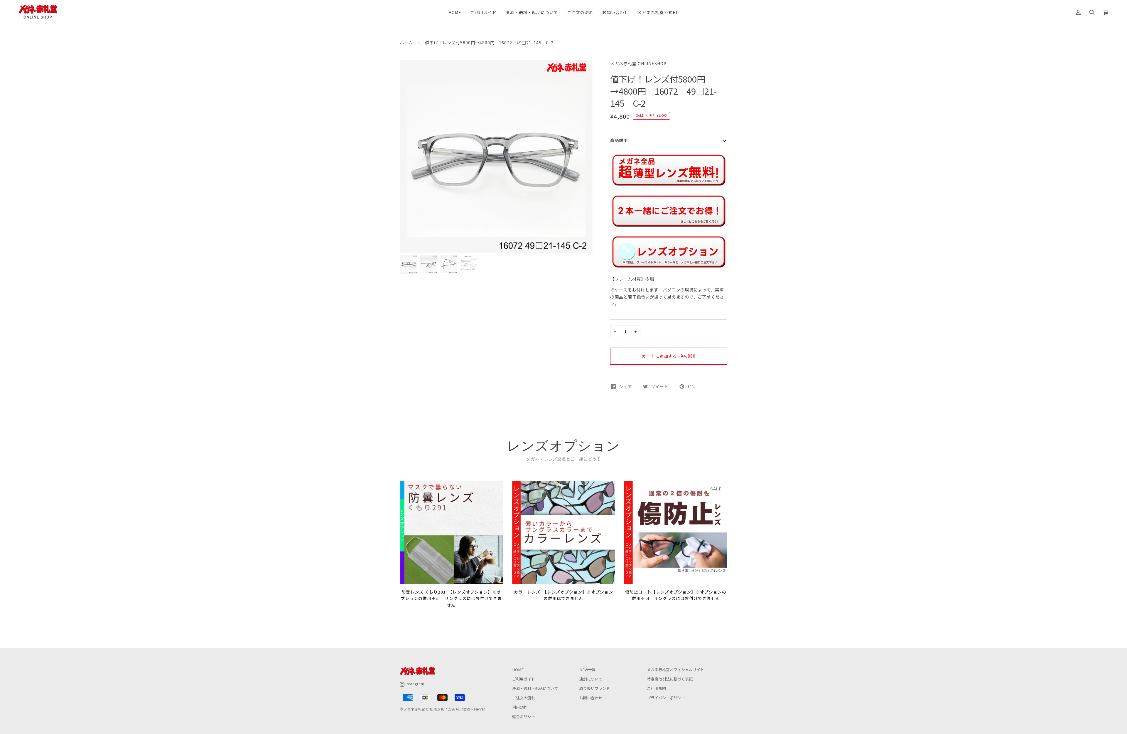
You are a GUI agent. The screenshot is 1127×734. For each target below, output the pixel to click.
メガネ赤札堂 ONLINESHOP (638, 63)
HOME (518, 669)
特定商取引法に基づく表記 (670, 679)
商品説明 (619, 140)
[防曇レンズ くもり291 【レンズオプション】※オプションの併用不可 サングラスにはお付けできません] (451, 532)
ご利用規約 (656, 688)
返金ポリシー (523, 716)
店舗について (590, 679)
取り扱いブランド (594, 688)
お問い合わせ (590, 698)
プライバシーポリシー (666, 698)
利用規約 (519, 707)
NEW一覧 (587, 669)
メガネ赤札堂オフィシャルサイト (675, 669)
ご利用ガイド (523, 679)
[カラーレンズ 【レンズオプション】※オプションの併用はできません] (563, 532)
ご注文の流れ (523, 698)
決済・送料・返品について (535, 688)
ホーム (406, 43)
